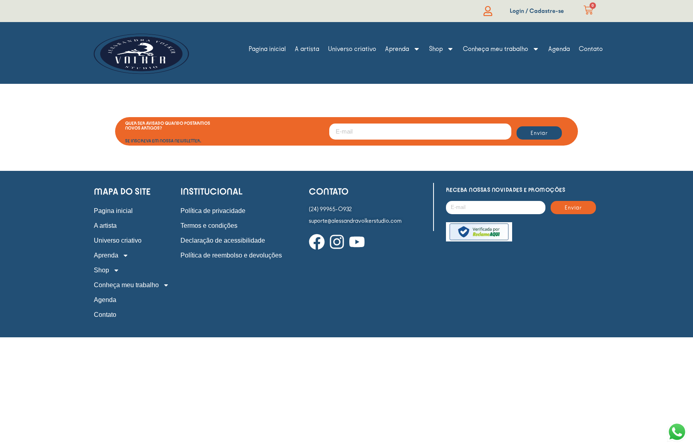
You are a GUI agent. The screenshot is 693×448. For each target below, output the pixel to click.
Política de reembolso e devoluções (231, 255)
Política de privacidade (212, 210)
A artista (307, 49)
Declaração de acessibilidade (222, 240)
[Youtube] (357, 242)
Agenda (559, 49)
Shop (436, 49)
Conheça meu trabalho (495, 49)
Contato (591, 49)
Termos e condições (208, 225)
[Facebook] (317, 242)
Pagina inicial (267, 49)
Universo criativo (352, 49)
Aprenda (397, 49)
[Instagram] (337, 242)
